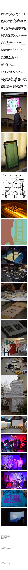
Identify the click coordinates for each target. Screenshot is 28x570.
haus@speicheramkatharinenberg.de (6, 548)
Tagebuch (24, 1)
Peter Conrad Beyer (7, 63)
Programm (16, 1)
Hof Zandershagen (20, 72)
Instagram (2, 562)
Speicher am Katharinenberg (5, 1)
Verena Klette (8, 48)
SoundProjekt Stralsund (19, 49)
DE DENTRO (2, 64)
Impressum (2, 556)
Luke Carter (23, 44)
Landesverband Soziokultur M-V (5, 563)
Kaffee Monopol (13, 72)
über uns (20, 1)
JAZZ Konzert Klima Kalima (8, 52)
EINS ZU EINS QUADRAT (4, 65)
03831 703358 (4, 547)
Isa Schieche (8, 44)
